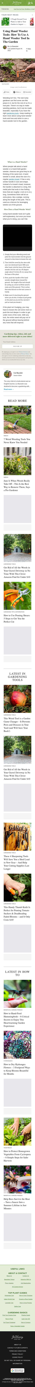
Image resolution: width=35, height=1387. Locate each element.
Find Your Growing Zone (9, 1315)
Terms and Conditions (17, 1351)
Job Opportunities (26, 1283)
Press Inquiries (9, 1283)
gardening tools (13, 113)
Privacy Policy (17, 1354)
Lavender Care (9, 1303)
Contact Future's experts (17, 1348)
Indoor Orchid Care (9, 1299)
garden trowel (14, 179)
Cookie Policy (17, 1357)
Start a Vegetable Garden (17, 1326)
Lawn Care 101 (26, 1319)
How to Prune (9, 1319)
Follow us (18, 92)
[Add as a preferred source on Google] (17, 1370)
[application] (17, 235)
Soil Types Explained (9, 1322)
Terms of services (23, 352)
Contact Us (26, 1276)
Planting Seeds (25, 1315)
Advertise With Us (26, 1279)
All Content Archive (17, 1286)
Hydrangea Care (9, 1295)
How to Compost (25, 1322)
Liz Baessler (14, 46)
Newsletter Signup (9, 1279)
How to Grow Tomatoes (25, 1295)
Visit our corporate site (17, 1380)
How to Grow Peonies (26, 1303)
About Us (9, 1276)
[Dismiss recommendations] (32, 15)
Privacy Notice (25, 354)
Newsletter (28, 92)
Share (7, 92)
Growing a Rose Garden (25, 1299)
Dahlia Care (17, 1306)
